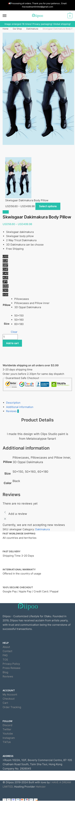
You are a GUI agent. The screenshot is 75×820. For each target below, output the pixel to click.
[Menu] (8, 15)
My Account (10, 694)
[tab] (39, 403)
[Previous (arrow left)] (6, 155)
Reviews (12, 411)
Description (13, 402)
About (6, 647)
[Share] (13, 151)
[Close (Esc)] (6, 151)
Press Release (11, 668)
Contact (7, 651)
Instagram (9, 737)
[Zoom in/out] (28, 151)
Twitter (7, 729)
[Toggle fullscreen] (21, 151)
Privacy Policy (11, 663)
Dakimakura (32, 28)
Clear (14, 331)
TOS (5, 659)
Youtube (8, 733)
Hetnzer (41, 786)
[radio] (32, 299)
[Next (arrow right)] (13, 155)
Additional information (19, 407)
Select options (48, 206)
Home (5, 28)
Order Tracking (12, 707)
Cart (5, 702)
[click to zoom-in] (38, 89)
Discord (7, 725)
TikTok (7, 742)
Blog (5, 672)
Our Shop (17, 28)
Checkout (8, 698)
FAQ (5, 655)
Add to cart (12, 343)
